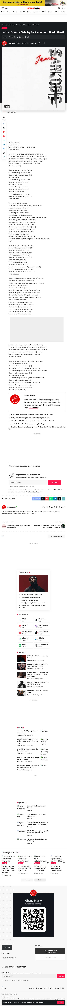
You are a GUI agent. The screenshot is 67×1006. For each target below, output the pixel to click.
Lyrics (4, 28)
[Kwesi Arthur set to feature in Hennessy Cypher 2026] (25, 859)
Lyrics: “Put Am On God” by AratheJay (30, 594)
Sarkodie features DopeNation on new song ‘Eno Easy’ (27, 424)
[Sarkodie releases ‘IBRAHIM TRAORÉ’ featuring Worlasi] (41, 859)
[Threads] (42, 646)
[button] (60, 1002)
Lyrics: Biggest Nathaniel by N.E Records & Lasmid (56, 868)
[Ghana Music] (33, 8)
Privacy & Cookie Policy (27, 1002)
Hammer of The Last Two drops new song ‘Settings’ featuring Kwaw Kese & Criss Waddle (38, 674)
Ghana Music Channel (34, 491)
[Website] (47, 507)
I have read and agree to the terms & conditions (22, 486)
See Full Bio (33, 408)
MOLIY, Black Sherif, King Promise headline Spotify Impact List (29, 418)
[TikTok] (59, 507)
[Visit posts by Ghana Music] (4, 507)
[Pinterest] (57, 507)
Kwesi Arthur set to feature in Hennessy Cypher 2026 (24, 868)
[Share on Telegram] (23, 37)
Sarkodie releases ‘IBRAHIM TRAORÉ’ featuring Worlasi (40, 868)
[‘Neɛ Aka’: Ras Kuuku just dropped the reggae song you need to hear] (21, 833)
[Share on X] (12, 37)
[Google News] (44, 988)
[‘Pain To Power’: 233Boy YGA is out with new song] (21, 816)
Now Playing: (6, 953)
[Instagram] (54, 507)
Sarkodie (37, 466)
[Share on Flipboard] (4, 132)
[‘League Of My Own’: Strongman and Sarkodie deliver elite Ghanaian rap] (21, 825)
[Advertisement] (33, 17)
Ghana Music (11, 43)
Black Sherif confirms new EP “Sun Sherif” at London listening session (32, 415)
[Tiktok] (42, 633)
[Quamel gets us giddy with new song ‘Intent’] (21, 693)
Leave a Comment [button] (57, 536)
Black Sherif (18, 466)
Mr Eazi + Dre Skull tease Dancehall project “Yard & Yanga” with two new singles (27, 741)
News (30, 668)
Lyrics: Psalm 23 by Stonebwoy (30, 597)
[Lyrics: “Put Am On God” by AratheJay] (33, 583)
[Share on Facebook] (9, 37)
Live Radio (7, 947)
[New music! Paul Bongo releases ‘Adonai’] (21, 808)
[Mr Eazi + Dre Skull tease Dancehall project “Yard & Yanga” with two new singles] (45, 741)
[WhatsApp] (25, 639)
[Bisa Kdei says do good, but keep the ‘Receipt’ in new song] (45, 751)
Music (30, 678)
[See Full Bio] (39, 407)
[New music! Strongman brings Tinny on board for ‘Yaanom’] (45, 759)
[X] (42, 620)
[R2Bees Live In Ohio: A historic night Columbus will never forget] (21, 666)
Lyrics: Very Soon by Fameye (29, 600)
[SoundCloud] (64, 507)
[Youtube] (25, 633)
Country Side (26, 466)
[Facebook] (49, 507)
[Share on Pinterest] (14, 37)
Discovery (31, 660)
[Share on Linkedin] (20, 37)
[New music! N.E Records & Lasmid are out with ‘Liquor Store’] (21, 684)
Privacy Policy (57, 489)
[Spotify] (25, 646)
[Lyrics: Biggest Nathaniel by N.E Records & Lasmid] (58, 859)
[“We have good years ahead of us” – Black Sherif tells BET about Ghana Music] (9, 859)
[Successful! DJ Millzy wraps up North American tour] (45, 733)
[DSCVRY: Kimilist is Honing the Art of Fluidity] (21, 658)
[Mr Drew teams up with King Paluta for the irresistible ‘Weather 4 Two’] (45, 768)
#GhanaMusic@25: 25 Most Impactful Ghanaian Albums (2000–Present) (32, 421)
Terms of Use (39, 1002)
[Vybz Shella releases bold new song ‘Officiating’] (21, 841)
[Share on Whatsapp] (17, 37)
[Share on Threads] (25, 37)
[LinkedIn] (61, 507)
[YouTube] (52, 507)
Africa (20, 745)
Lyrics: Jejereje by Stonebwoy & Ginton (33, 603)
